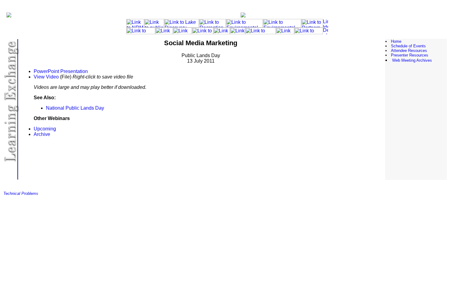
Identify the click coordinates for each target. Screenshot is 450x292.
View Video (46, 76)
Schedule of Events (408, 46)
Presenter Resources (409, 55)
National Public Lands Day (75, 108)
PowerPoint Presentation (61, 71)
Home (396, 41)
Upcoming (45, 128)
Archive (42, 134)
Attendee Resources (409, 50)
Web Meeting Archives (412, 60)
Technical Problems (20, 193)
